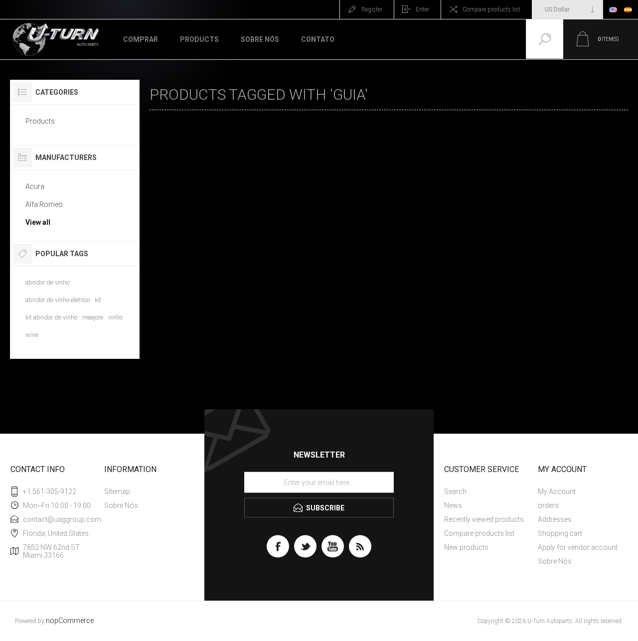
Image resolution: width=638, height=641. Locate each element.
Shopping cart (560, 533)
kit (98, 300)
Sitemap (117, 491)
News (453, 505)
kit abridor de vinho (51, 317)
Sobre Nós (121, 505)
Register (371, 9)
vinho (115, 317)
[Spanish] (628, 9)
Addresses (555, 519)
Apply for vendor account (578, 547)
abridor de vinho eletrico (57, 300)
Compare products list (491, 9)
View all (37, 222)
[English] (613, 9)
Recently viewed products (484, 519)
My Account (557, 491)
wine (31, 334)
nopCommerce (70, 621)
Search (455, 491)
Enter (422, 9)
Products (40, 121)
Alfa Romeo (44, 204)
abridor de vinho (47, 282)
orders (548, 505)
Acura (34, 186)
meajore (92, 317)
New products (466, 547)
